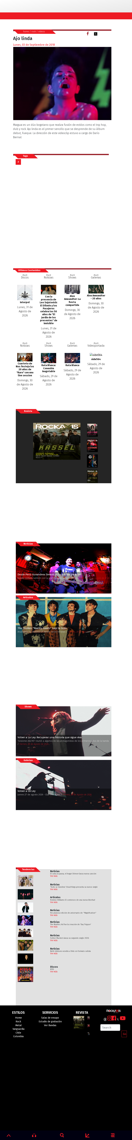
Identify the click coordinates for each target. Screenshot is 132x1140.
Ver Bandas (50, 1025)
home (26, 31)
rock (33, 31)
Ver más (54, 876)
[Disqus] (62, 216)
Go (124, 1034)
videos (41, 31)
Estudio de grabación (50, 1021)
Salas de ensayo (50, 1017)
